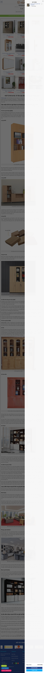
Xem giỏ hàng (34, 667)
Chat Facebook (5, 668)
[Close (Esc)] (43, 1)
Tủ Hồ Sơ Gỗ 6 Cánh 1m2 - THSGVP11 (35, 4)
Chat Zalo (4, 665)
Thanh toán (34, 670)
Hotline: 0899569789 (6, 670)
